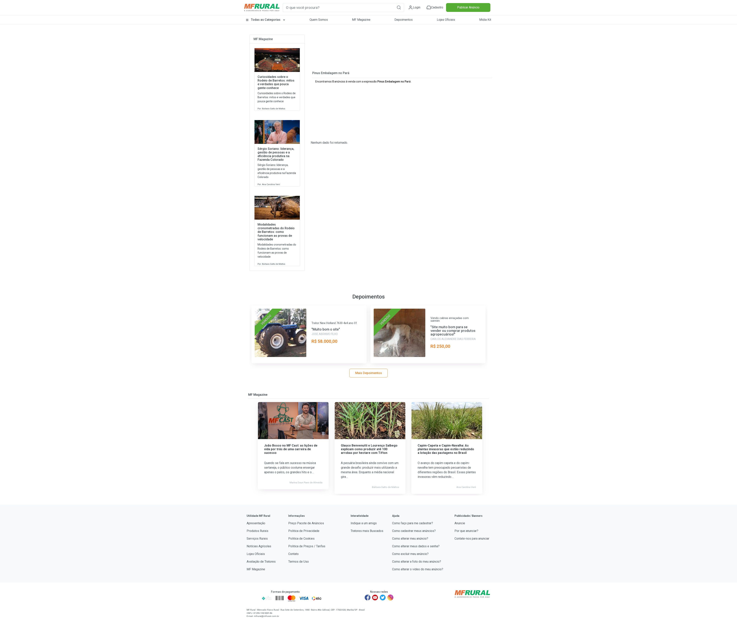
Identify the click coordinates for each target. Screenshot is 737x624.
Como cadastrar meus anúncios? (414, 531)
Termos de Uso (298, 561)
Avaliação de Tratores (261, 561)
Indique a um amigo (364, 523)
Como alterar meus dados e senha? (416, 546)
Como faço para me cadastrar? (412, 523)
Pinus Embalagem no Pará (330, 73)
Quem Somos (319, 19)
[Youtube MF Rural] (375, 597)
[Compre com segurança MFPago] (253, 598)
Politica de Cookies (301, 538)
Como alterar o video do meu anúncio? (417, 569)
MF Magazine (361, 19)
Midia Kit (485, 19)
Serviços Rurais (257, 538)
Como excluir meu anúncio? (410, 554)
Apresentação (256, 523)
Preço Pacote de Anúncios (306, 523)
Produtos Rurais (257, 531)
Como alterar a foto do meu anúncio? (416, 561)
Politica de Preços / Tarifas (306, 546)
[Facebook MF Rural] (367, 597)
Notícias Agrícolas (259, 546)
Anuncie (459, 523)
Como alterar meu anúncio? (410, 538)
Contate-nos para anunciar (471, 538)
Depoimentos (403, 19)
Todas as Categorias (265, 19)
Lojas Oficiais (446, 19)
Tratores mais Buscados (367, 531)
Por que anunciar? (466, 531)
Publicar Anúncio (468, 7)
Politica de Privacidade (303, 531)
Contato (293, 554)
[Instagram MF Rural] (390, 597)
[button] (399, 7)
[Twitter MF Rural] (383, 597)
